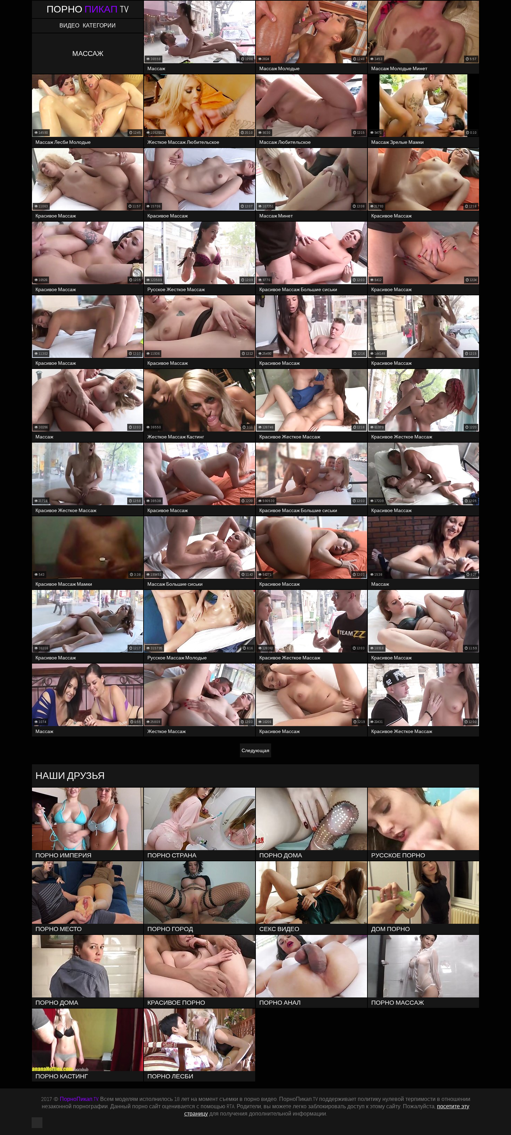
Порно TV (88, 9)
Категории (99, 25)
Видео (69, 25)
